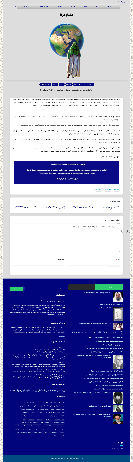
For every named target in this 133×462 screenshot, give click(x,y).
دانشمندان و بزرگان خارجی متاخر (83, 84)
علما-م (62, 84)
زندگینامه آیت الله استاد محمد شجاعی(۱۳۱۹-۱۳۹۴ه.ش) (107, 371)
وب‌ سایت (61, 259)
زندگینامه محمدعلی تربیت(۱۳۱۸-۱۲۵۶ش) (26, 207)
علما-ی (55, 84)
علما (97, 6)
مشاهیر (59, 6)
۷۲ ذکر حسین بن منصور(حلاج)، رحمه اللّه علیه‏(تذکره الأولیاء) (105, 382)
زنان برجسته (31, 419)
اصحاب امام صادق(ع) (43, 409)
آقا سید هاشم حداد (59, 403)
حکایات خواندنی (43, 6)
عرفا (85, 6)
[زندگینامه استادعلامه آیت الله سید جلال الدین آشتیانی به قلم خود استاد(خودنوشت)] (118, 419)
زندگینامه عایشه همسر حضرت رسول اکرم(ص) (109, 341)
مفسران (31, 429)
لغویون (17, 426)
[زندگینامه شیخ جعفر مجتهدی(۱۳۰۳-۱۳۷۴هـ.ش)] (118, 297)
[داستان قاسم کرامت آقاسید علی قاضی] (118, 408)
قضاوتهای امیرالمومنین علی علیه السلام (31, 426)
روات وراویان (49, 419)
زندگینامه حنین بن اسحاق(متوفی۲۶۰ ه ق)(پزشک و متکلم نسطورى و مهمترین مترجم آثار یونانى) (97, 333)
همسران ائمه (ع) (37, 432)
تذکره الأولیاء (25, 412)
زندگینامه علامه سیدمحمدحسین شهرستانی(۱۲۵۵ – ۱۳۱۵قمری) (92, 393)
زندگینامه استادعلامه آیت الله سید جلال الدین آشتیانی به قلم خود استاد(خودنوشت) (92, 415)
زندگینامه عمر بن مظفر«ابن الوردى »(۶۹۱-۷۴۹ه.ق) (55, 208)
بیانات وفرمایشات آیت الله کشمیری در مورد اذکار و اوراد (95, 323)
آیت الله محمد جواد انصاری (57, 409)
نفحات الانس (54, 432)
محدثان (38, 429)
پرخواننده (109, 287)
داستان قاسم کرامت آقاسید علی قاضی (100, 406)
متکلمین (44, 429)
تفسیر (121, 448)
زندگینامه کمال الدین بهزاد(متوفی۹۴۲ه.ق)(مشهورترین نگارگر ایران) (104, 338)
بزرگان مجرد (33, 412)
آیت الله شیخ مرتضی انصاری (41, 406)
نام (119, 251)
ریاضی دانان (40, 419)
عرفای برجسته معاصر (59, 422)
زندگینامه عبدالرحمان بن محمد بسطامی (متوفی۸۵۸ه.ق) (107, 352)
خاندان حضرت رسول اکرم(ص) (56, 416)
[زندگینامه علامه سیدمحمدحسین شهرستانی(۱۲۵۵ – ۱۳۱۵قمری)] (118, 398)
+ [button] (126, 231)
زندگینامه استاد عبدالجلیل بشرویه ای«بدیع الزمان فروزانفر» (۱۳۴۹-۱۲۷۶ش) (94, 357)
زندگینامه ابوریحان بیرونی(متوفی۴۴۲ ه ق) (81, 207)
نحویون (62, 432)
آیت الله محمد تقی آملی (25, 406)
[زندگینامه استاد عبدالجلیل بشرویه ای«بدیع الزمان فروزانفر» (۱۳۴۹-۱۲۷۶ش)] (118, 362)
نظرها (81, 287)
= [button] (122, 231)
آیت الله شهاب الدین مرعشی (57, 406)
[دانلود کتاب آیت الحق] (118, 314)
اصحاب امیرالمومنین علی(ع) (28, 409)
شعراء (73, 6)
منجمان (107, 189)
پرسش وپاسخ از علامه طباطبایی (23, 432)
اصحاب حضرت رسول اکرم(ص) (56, 412)
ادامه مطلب (61, 336)
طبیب (116, 189)
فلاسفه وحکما (47, 426)
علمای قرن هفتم (45, 84)
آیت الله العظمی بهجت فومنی (29, 403)
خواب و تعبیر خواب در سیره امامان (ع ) (111, 304)
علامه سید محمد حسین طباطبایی (29, 422)
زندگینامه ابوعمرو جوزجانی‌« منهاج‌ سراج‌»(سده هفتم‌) (111, 208)
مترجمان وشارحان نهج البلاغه (56, 429)
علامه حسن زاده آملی (46, 422)
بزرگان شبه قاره (43, 412)
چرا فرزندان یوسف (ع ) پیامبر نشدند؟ (112, 345)
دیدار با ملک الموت (59, 419)
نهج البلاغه (115, 448)
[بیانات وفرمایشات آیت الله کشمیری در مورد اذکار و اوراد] (118, 326)
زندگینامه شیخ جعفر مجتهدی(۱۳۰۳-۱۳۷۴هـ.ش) (97, 293)
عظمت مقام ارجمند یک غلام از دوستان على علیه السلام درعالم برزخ (103, 378)
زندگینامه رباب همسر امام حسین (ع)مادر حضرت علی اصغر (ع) (104, 348)
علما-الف (69, 84)
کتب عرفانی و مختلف (59, 436)
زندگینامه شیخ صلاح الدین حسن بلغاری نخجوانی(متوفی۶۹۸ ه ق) (104, 375)
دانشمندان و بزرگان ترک (41, 416)
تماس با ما (25, 6)
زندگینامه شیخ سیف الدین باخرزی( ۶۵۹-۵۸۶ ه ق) (108, 389)
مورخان (98, 189)
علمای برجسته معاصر (58, 426)
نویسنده (46, 432)
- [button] (129, 231)
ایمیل (118, 259)
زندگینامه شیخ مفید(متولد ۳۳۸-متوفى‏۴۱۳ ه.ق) (109, 385)
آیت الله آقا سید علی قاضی (45, 403)
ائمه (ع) (109, 6)
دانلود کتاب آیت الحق (105, 308)
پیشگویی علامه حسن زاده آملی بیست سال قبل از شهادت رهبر (37, 390)
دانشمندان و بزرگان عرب (27, 416)
